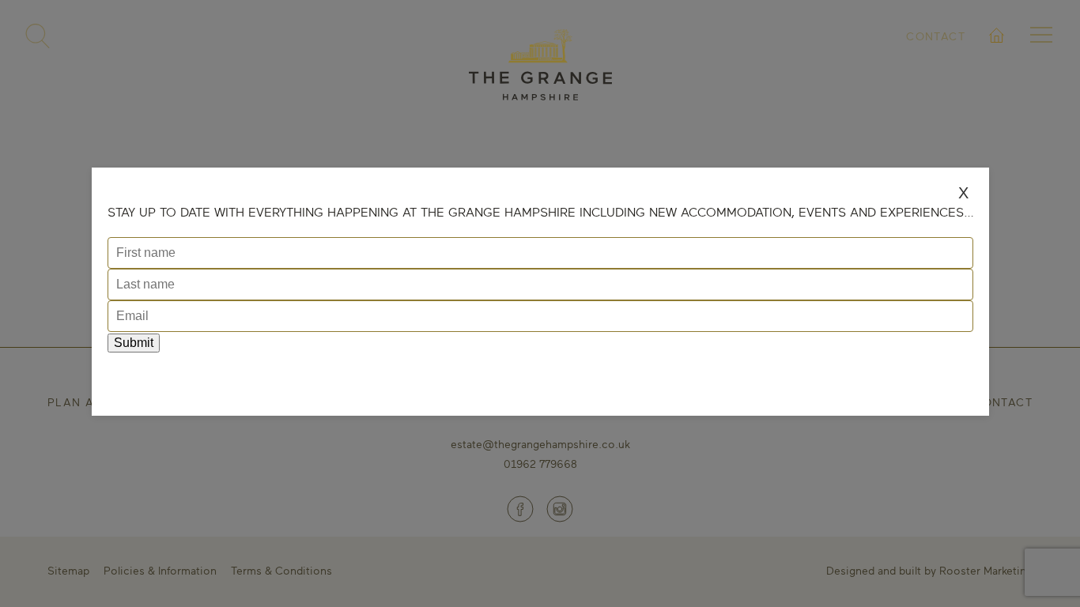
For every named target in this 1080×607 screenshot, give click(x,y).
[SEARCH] (37, 36)
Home (997, 54)
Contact (935, 36)
